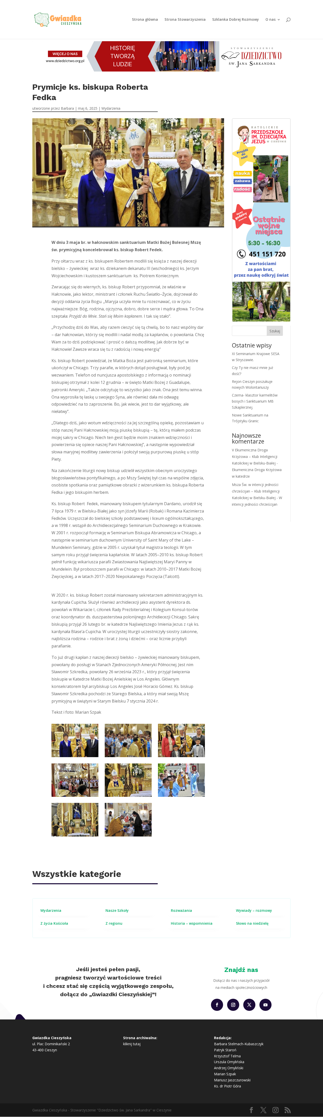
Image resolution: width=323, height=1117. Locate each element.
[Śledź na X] (249, 1005)
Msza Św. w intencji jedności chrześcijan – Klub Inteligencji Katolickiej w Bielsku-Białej (256, 491)
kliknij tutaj (132, 1043)
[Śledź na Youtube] (265, 1005)
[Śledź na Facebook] (217, 1005)
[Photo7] (128, 755)
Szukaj (275, 331)
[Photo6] (74, 795)
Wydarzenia (110, 108)
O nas (270, 20)
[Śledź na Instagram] (233, 1005)
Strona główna (145, 20)
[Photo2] (128, 795)
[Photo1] (181, 795)
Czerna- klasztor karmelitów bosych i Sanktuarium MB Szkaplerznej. (255, 401)
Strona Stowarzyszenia (185, 20)
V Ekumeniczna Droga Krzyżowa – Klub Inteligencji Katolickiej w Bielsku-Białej (254, 457)
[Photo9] (74, 755)
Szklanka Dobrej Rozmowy (235, 20)
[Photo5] (128, 835)
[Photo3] (74, 835)
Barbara (67, 108)
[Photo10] (181, 755)
